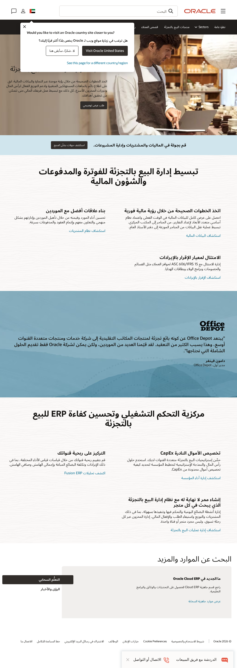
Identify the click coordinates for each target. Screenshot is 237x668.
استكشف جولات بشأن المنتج (69, 145)
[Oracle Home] (200, 11)
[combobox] (118, 11)
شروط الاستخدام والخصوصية (188, 641)
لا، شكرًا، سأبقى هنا (62, 50)
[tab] (37, 579)
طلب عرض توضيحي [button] (93, 105)
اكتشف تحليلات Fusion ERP (84, 473)
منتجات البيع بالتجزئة (177, 27)
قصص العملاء (149, 27)
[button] (223, 11)
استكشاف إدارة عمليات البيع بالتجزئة (196, 530)
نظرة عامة (219, 27)
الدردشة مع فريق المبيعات (196, 660)
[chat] (224, 659)
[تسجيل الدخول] (23, 11)
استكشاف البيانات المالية (203, 235)
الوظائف (113, 641)
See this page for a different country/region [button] (97, 63)
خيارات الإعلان (131, 641)
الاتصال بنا (26, 641)
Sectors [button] (203, 27)
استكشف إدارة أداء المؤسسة (201, 477)
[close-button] (128, 660)
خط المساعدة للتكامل (48, 641)
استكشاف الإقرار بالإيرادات (203, 277)
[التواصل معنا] (14, 11)
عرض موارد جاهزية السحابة (204, 601)
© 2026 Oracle (222, 641)
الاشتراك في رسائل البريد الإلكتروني (84, 641)
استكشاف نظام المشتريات (87, 230)
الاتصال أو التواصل (147, 660)
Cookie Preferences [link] (155, 641)
